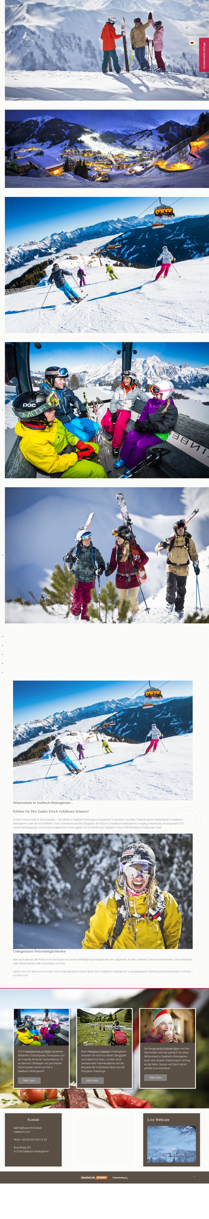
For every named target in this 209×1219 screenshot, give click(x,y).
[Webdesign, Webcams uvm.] (120, 1177)
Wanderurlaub (99, 1052)
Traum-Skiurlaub (38, 1052)
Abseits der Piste (165, 1049)
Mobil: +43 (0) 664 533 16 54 (30, 1139)
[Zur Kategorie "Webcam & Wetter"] (171, 1144)
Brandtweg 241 (22, 1147)
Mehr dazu (29, 1080)
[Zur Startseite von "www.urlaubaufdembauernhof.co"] (94, 1177)
